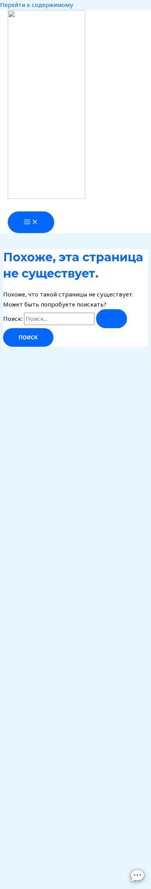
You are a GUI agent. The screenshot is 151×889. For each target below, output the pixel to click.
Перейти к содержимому (36, 5)
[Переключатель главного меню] (31, 222)
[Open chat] (137, 875)
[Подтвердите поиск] (111, 318)
